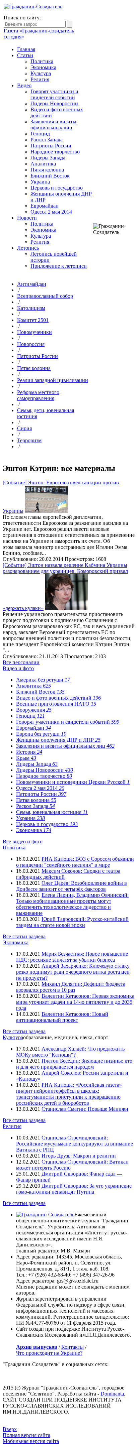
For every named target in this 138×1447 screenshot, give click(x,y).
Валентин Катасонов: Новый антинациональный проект (62, 1017)
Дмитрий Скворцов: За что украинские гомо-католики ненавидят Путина (74, 1189)
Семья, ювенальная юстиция (52, 812)
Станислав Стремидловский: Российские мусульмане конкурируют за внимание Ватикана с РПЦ (74, 1144)
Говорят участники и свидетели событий (54, 94)
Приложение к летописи (58, 266)
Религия (39, 79)
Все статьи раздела (24, 936)
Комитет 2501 (33, 320)
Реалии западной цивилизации (52, 380)
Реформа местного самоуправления (38, 395)
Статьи (25, 55)
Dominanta (112, 1394)
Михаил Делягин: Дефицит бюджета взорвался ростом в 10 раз (70, 987)
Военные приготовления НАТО (56, 704)
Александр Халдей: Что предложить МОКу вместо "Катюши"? (70, 1052)
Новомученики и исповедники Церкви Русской (73, 782)
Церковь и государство (56, 188)
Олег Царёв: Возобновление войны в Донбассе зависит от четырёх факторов (71, 886)
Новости (27, 218)
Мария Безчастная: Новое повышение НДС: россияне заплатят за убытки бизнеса (72, 957)
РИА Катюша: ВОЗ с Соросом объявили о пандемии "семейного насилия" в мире (75, 862)
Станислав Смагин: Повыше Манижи (85, 1109)
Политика (41, 61)
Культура (40, 73)
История (29, 752)
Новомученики (34, 332)
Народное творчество (55, 151)
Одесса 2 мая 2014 (51, 212)
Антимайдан (31, 284)
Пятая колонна (47, 169)
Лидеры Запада (47, 157)
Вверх (10, 1429)
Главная (26, 49)
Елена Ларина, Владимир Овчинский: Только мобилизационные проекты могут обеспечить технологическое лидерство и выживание (72, 904)
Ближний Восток (50, 175)
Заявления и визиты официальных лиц (53, 124)
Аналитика (43, 163)
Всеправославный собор (45, 296)
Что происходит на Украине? (49, 1353)
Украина (40, 182)
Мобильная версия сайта (31, 1441)
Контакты (72, 1347)
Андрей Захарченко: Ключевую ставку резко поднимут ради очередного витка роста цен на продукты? (73, 972)
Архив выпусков (36, 1347)
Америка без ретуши (43, 680)
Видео (24, 85)
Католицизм (31, 308)
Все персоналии (21, 662)
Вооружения (34, 710)
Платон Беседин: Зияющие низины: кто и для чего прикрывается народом (74, 1064)
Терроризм (29, 440)
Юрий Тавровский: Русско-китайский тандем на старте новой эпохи (72, 922)
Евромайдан (44, 206)
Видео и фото (18, 668)
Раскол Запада (46, 139)
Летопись (28, 248)
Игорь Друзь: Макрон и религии (79, 1156)
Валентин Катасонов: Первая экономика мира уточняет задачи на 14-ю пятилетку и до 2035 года (75, 1002)
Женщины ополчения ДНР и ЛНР (58, 740)
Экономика (43, 67)
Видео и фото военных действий (58, 698)
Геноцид (40, 133)
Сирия (24, 428)
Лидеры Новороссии (54, 103)
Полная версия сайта (26, 1435)
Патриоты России (50, 145)
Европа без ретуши (41, 734)
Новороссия (31, 344)
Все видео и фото (23, 841)
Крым (26, 758)
